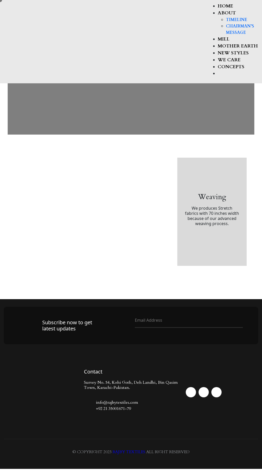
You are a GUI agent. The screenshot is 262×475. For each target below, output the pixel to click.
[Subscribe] (137, 333)
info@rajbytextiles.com (117, 402)
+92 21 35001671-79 (113, 408)
